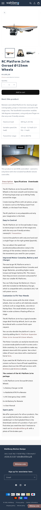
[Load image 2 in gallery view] (20, 53)
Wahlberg (11, 502)
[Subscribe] (34, 477)
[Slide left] (2, 53)
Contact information (32, 502)
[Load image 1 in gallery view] (10, 53)
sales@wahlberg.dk (24, 456)
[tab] (7, 182)
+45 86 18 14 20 (10, 456)
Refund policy (21, 505)
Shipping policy (10, 505)
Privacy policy (20, 502)
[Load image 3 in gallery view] (31, 53)
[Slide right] (38, 53)
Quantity (4, 80)
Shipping (4, 77)
